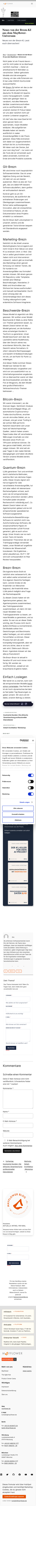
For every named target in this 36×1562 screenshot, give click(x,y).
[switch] (31, 781)
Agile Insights (27, 1371)
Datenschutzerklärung (20, 1297)
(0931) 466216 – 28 (10, 1445)
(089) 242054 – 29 (10, 1463)
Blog (4, 55)
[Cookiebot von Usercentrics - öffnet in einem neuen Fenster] (21, 740)
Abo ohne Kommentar (23, 1146)
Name (6, 1112)
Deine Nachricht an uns (13, 1027)
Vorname (9, 995)
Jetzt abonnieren (14, 1263)
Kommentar (8, 1088)
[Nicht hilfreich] (25, 703)
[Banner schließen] (33, 740)
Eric (3, 20)
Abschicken (11, 1048)
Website (6, 1131)
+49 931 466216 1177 (11, 1443)
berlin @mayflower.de (9, 1428)
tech (18, 971)
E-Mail (8, 1017)
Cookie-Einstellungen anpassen (14, 1496)
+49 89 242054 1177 (11, 1461)
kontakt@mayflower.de (19, 1501)
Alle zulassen (18, 808)
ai (5, 971)
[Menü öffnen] (32, 3)
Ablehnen (18, 820)
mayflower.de (6, 1408)
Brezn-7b (10, 87)
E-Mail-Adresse (10, 1121)
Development (29, 23)
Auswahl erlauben (18, 814)
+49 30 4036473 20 (11, 1426)
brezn (12, 971)
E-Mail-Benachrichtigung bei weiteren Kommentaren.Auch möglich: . (18, 1143)
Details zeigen (25, 802)
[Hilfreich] (22, 703)
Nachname (9, 1006)
